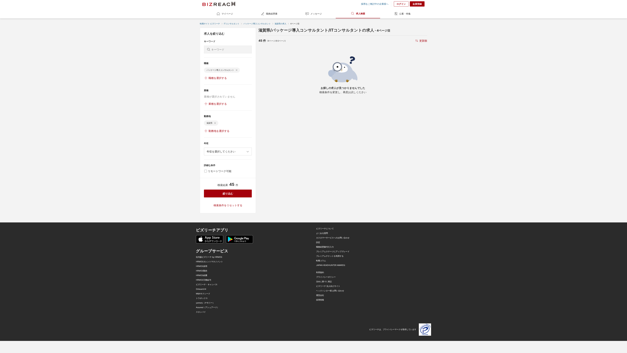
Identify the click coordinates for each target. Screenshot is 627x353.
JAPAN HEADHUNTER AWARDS (330, 265)
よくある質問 (322, 233)
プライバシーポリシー (326, 277)
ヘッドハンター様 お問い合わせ (330, 291)
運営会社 (320, 295)
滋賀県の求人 (280, 23)
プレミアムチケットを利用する (330, 256)
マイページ (227, 13)
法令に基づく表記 (324, 282)
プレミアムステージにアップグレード (332, 251)
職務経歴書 (271, 13)
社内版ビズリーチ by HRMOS (209, 257)
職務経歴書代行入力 (325, 247)
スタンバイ (201, 312)
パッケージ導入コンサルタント (257, 23)
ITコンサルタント (231, 23)
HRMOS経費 (201, 275)
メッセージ (316, 13)
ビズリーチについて (325, 229)
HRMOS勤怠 (201, 271)
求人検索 (360, 13)
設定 (318, 242)
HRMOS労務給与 (203, 280)
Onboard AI (201, 289)
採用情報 (320, 300)
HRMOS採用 (201, 266)
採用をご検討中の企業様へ (374, 4)
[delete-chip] (237, 70)
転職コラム (321, 261)
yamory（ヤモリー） (205, 303)
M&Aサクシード (203, 294)
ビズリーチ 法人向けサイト (328, 286)
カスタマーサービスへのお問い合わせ (332, 238)
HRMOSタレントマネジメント (209, 262)
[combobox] (228, 151)
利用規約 (320, 272)
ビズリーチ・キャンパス (206, 285)
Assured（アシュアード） (207, 307)
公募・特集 (405, 13)
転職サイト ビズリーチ (210, 23)
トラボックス (202, 298)
